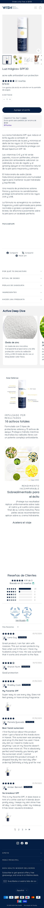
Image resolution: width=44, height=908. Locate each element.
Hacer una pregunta (13, 299)
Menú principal (10, 860)
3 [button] (22, 829)
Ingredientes (9, 292)
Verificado (21, 620)
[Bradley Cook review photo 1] (8, 706)
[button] (8, 81)
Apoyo (5, 853)
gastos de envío (12, 87)
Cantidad (7, 95)
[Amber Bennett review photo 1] (8, 816)
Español (20, 890)
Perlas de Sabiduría (13, 285)
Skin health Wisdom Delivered (18, 868)
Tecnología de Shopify (30, 905)
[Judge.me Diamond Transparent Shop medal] (27, 612)
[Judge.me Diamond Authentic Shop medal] (15, 612)
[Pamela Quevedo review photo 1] (8, 771)
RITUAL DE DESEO (11, 278)
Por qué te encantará (14, 271)
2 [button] (18, 829)
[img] (8, 633)
